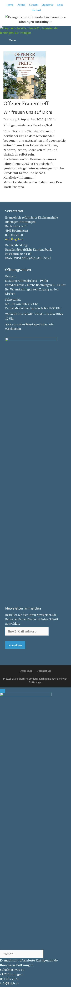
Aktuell (21, 4)
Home (10, 4)
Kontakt (36, 10)
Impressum (26, 670)
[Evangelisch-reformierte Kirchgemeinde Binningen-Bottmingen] (35, 30)
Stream (33, 4)
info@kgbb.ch (14, 239)
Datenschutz (44, 670)
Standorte (47, 4)
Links (60, 4)
